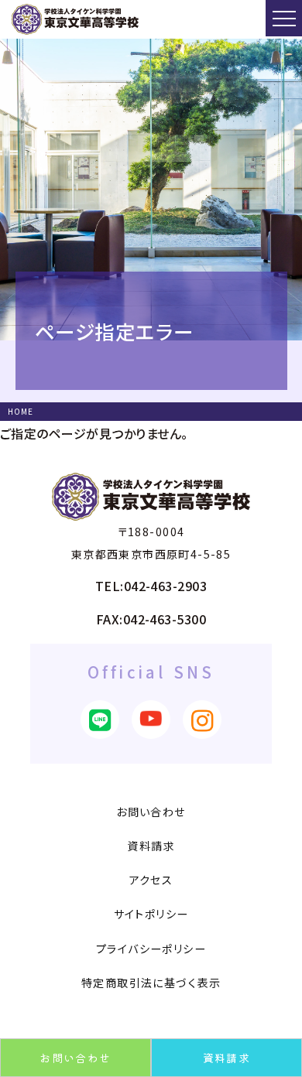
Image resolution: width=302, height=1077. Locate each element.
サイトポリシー (151, 913)
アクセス (151, 879)
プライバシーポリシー (151, 948)
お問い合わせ (75, 1057)
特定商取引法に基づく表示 (151, 982)
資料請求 (227, 1057)
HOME (20, 411)
